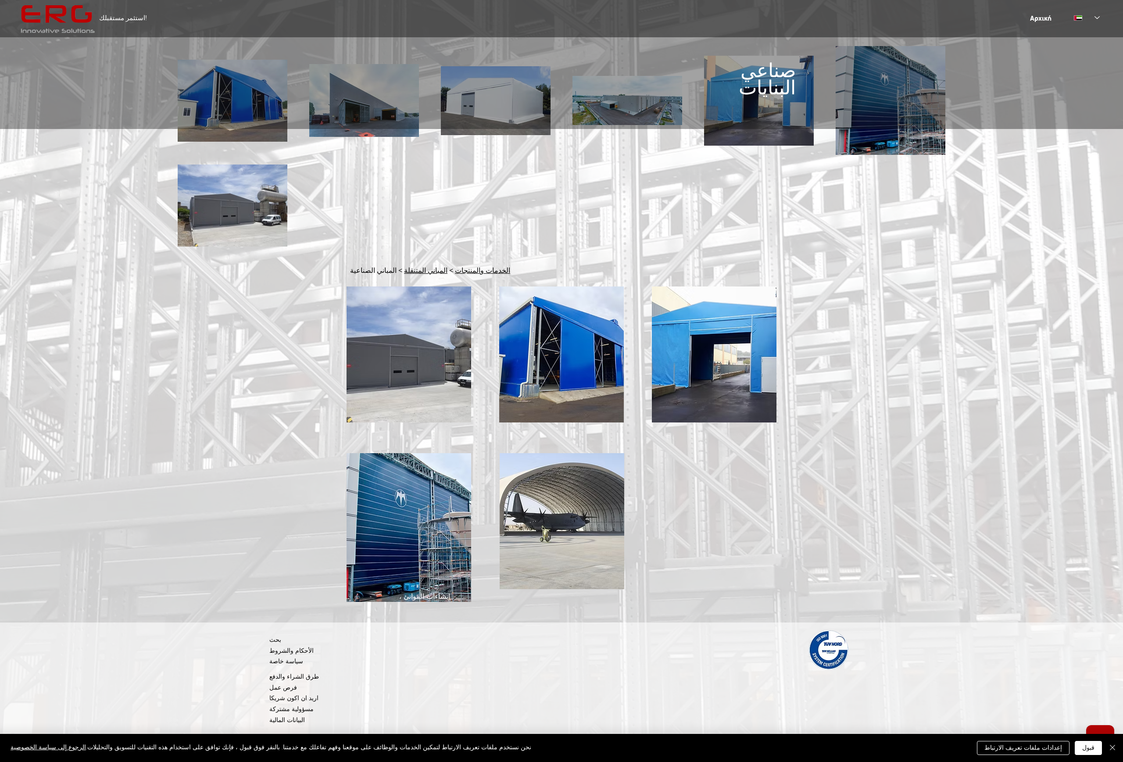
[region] (409, 354)
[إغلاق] (1112, 748)
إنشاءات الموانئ (427, 597)
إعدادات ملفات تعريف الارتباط (1023, 748)
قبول (1088, 748)
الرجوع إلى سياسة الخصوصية (48, 747)
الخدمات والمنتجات (482, 271)
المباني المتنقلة (425, 271)
